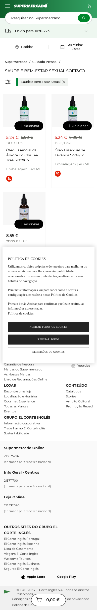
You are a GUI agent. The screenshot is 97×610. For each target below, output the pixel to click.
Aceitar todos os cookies (48, 327)
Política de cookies (21, 313)
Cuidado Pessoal (44, 62)
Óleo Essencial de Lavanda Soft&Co (70, 152)
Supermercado (16, 62)
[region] (48, 305)
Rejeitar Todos (48, 339)
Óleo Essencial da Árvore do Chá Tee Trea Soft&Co (22, 155)
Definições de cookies (48, 352)
